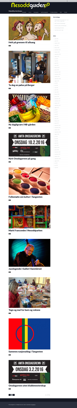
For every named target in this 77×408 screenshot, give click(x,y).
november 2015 (57, 154)
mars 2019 (56, 65)
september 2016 (58, 132)
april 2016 (56, 143)
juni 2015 (56, 165)
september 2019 (58, 54)
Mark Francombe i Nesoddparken (25, 230)
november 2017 (57, 100)
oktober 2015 (57, 156)
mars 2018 (56, 92)
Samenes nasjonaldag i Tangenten (26, 351)
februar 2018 (57, 94)
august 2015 (57, 160)
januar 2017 (57, 123)
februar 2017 (57, 120)
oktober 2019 (57, 52)
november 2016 (57, 127)
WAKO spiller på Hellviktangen (60, 23)
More (9, 45)
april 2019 (56, 63)
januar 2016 (57, 149)
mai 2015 (56, 167)
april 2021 (56, 40)
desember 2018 (57, 72)
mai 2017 (56, 114)
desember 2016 (57, 125)
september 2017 (58, 105)
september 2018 (58, 78)
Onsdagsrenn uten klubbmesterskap (27, 385)
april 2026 (56, 38)
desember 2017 (57, 98)
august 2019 (57, 56)
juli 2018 (56, 83)
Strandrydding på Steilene (59, 27)
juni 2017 (56, 112)
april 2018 (56, 89)
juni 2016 (56, 138)
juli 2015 (56, 163)
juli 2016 (56, 136)
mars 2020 (56, 45)
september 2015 (58, 158)
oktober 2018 (57, 76)
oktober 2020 (57, 43)
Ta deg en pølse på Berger (21, 85)
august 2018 (57, 80)
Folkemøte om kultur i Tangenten (25, 196)
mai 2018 (56, 87)
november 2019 (57, 49)
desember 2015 (57, 152)
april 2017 (56, 116)
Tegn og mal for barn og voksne (24, 310)
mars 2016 (56, 145)
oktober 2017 (57, 103)
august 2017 (57, 107)
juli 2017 (56, 109)
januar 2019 (57, 69)
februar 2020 (57, 47)
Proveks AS (33, 404)
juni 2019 (56, 58)
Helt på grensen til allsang (22, 42)
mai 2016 (56, 140)
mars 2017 (56, 118)
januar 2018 (57, 96)
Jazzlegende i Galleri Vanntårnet (25, 268)
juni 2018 (56, 85)
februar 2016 (57, 147)
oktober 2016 (57, 129)
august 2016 (57, 134)
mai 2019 (56, 60)
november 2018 (57, 74)
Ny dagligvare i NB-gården (22, 124)
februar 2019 (57, 67)
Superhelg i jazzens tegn (59, 30)
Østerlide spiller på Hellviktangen (60, 25)
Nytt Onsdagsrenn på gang (22, 158)
